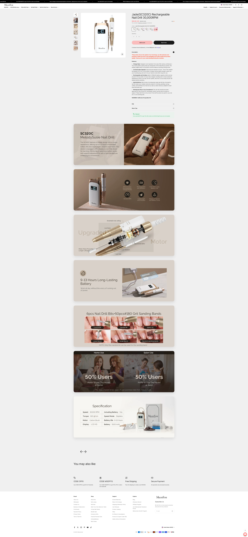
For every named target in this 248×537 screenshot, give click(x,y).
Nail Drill (6, 7)
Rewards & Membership (224, 7)
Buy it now (164, 42)
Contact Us (76, 504)
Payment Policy (77, 511)
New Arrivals (54, 7)
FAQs (113, 511)
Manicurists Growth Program (140, 511)
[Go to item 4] (76, 32)
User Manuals (115, 507)
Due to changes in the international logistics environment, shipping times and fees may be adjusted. (125, 1)
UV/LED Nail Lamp (14, 7)
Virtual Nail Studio (95, 509)
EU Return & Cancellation (118, 514)
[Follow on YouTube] (88, 527)
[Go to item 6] (76, 43)
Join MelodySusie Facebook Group (140, 507)
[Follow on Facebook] (74, 527)
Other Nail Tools (25, 7)
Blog (134, 499)
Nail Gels (93, 504)
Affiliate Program (137, 504)
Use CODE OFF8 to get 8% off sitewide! (28, 1)
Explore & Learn (213, 7)
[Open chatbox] (245, 534)
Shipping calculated (142, 22)
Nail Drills (93, 499)
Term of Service (77, 516)
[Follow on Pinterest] (84, 527)
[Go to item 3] (76, 26)
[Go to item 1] (76, 15)
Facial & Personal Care (96, 516)
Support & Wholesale (238, 7)
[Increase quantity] (139, 36)
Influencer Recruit (137, 502)
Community (76, 509)
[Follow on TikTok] (91, 527)
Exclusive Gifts (94, 514)
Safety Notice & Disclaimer (119, 519)
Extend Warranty (116, 499)
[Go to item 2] (76, 20)
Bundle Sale (94, 511)
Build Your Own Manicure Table (98, 507)
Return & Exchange (117, 502)
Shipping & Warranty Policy (119, 504)
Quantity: (134, 33)
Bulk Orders (94, 521)
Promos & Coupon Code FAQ (119, 516)
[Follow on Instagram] (81, 527)
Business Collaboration (79, 507)
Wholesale (76, 502)
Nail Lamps (93, 502)
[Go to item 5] (76, 37)
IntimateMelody (95, 519)
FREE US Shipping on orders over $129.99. (54, 1)
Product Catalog (116, 509)
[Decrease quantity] (134, 36)
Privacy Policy (77, 514)
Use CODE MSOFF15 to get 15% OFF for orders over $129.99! (84, 1)
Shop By (205, 7)
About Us (76, 499)
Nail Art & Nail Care (44, 7)
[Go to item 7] (76, 49)
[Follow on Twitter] (78, 527)
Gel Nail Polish (34, 7)
